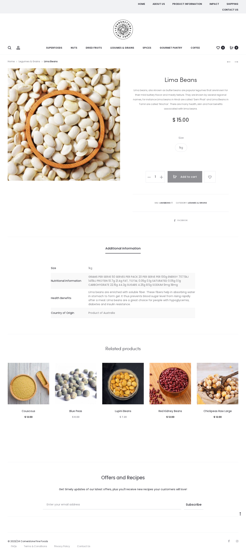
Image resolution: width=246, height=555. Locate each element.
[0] (218, 48)
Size (181, 137)
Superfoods (54, 47)
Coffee (195, 47)
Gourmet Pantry (171, 47)
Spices (147, 47)
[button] (181, 147)
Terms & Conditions (35, 546)
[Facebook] (229, 541)
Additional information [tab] (123, 248)
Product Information (187, 4)
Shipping (232, 4)
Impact (214, 4)
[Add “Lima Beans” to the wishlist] (210, 177)
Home (141, 4)
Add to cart (188, 177)
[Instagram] (237, 541)
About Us (159, 4)
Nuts (74, 47)
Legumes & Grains (122, 47)
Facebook (182, 220)
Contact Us (230, 9)
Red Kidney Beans (170, 411)
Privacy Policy (62, 546)
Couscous (28, 411)
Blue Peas (75, 411)
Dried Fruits (94, 47)
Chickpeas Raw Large (218, 411)
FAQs (14, 546)
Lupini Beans (123, 411)
